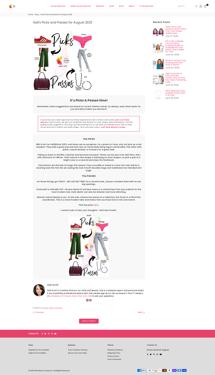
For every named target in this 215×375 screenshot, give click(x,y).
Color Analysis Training (77, 350)
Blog (121, 6)
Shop (111, 6)
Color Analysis (58, 6)
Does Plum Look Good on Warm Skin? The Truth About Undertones (176, 30)
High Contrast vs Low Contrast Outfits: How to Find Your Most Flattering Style (175, 77)
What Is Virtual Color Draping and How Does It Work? (175, 62)
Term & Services (114, 359)
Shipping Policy (114, 353)
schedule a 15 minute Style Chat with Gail (71, 296)
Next (140, 312)
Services (100, 6)
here (96, 205)
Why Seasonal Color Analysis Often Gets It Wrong (175, 93)
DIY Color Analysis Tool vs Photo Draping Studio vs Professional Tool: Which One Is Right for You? (174, 46)
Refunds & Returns (115, 350)
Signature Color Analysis (38, 350)
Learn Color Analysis (80, 6)
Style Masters (146, 6)
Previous (39, 312)
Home (30, 15)
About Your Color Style (77, 353)
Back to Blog (89, 321)
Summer (58, 308)
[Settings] (201, 6)
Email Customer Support (158, 350)
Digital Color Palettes (37, 353)
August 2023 (48, 308)
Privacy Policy (113, 356)
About (132, 6)
